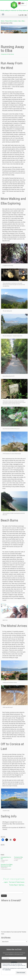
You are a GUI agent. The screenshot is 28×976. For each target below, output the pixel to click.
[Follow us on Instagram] (24, 15)
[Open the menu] (3, 14)
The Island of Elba (18, 857)
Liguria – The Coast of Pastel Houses (13, 882)
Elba (23, 21)
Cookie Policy (8, 969)
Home (2, 21)
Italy (19, 21)
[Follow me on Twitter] (21, 15)
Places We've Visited (11, 21)
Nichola (12, 54)
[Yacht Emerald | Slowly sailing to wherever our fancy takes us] (14, 5)
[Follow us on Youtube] (26, 15)
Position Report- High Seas (17, 885)
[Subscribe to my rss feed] (19, 15)
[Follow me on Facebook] (23, 15)
